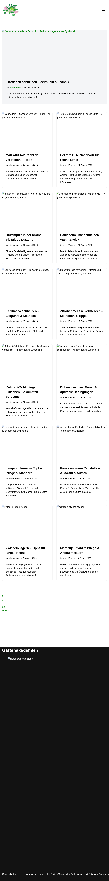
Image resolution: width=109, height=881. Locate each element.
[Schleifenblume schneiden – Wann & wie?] (82, 211)
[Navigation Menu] (103, 10)
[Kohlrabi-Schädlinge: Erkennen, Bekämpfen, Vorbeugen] (27, 363)
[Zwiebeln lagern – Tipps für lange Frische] (27, 524)
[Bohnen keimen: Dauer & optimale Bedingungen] (82, 363)
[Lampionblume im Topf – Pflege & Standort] (27, 444)
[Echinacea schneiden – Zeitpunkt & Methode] (27, 287)
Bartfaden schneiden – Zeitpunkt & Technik (38, 82)
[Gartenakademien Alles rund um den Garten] (10, 10)
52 (3, 607)
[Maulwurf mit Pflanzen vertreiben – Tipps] (27, 131)
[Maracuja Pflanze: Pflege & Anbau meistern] (82, 524)
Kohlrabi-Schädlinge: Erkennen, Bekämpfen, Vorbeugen (22, 392)
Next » (5, 610)
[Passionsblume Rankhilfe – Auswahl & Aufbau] (82, 444)
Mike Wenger (15, 87)
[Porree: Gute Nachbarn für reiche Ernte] (82, 131)
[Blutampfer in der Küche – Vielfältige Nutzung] (27, 211)
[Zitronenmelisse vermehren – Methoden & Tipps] (82, 287)
